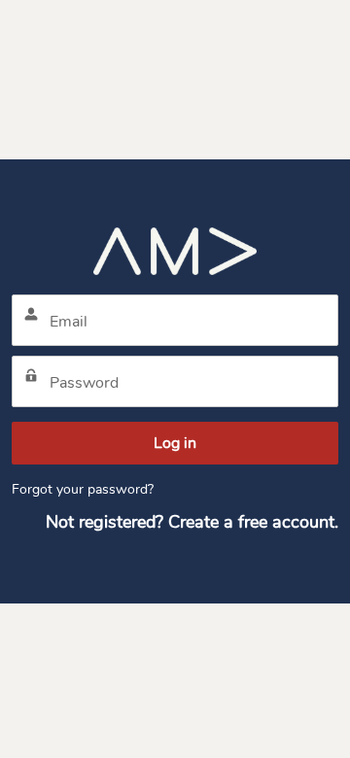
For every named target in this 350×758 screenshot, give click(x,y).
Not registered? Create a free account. (192, 522)
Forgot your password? (83, 489)
